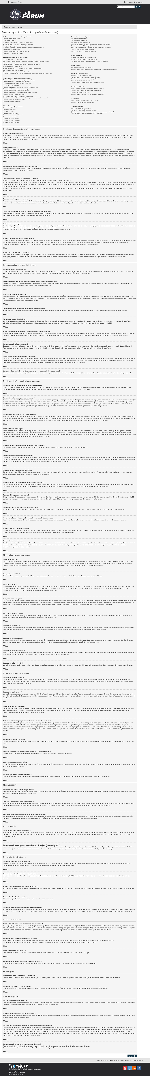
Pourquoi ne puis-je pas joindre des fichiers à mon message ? (20, 92)
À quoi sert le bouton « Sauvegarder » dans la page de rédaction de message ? (25, 98)
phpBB (109, 323)
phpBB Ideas (99, 1015)
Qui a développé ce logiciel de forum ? (81, 108)
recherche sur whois (122, 1028)
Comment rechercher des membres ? (81, 80)
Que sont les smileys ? (9, 111)
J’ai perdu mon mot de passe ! (11, 49)
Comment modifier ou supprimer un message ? (16, 81)
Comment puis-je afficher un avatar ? (13, 70)
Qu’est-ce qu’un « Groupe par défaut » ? (82, 49)
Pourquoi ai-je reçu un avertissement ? (14, 94)
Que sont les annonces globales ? (12, 115)
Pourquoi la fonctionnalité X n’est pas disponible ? (85, 110)
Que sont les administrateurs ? (79, 38)
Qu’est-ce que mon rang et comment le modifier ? (17, 72)
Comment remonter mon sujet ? (12, 101)
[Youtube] (125, 1068)
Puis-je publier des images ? (11, 113)
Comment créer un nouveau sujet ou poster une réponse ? (19, 80)
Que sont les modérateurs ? (79, 40)
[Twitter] (130, 1068)
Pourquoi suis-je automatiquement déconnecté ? (16, 51)
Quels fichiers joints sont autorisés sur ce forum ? (85, 100)
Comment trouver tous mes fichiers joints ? (83, 102)
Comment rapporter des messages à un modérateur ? (18, 96)
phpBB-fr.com (19, 1071)
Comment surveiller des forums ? (80, 92)
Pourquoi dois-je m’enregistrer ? (12, 38)
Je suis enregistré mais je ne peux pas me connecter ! (18, 44)
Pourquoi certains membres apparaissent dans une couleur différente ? (91, 47)
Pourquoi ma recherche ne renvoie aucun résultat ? (85, 77)
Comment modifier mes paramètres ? (13, 59)
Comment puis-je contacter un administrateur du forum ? (87, 113)
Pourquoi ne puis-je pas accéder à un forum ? (16, 90)
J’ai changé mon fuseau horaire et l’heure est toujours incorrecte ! (21, 64)
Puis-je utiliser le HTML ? (10, 109)
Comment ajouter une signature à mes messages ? (17, 83)
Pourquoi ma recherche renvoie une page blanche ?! (86, 79)
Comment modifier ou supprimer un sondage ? (16, 89)
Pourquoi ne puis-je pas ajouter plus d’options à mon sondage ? (21, 87)
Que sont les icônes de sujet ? (11, 122)
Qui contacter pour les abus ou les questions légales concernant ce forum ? (92, 112)
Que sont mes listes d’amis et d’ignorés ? (82, 67)
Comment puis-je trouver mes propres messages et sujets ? (88, 82)
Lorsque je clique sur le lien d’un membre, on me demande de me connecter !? (27, 73)
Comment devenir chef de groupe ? (81, 46)
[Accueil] (28, 14)
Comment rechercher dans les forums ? (82, 75)
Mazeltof (22, 1072)
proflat (13, 1072)
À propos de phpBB (43, 1005)
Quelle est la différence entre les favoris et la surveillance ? (87, 88)
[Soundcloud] (134, 1068)
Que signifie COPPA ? (9, 40)
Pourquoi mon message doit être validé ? (14, 99)
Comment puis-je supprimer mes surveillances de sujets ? (87, 94)
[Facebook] (139, 1068)
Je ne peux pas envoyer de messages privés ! (84, 57)
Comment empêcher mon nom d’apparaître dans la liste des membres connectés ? (26, 61)
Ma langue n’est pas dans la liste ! (12, 66)
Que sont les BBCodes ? (10, 108)
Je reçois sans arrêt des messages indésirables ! (85, 59)
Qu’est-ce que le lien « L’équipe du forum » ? (83, 51)
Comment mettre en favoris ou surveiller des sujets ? (86, 90)
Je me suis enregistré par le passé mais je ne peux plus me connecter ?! (23, 47)
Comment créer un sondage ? (11, 85)
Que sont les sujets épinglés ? (11, 118)
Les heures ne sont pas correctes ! (13, 63)
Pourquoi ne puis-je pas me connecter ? (14, 46)
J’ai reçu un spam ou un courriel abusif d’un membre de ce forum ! (89, 61)
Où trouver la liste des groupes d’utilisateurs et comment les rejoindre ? (91, 44)
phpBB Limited (54, 1003)
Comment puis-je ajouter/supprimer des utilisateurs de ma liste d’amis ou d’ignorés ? (94, 69)
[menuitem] (20, 2)
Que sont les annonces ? (10, 117)
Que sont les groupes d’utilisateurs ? (81, 42)
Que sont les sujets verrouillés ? (12, 120)
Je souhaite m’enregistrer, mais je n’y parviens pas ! (18, 42)
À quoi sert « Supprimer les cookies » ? (14, 53)
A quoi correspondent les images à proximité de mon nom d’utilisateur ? (23, 68)
